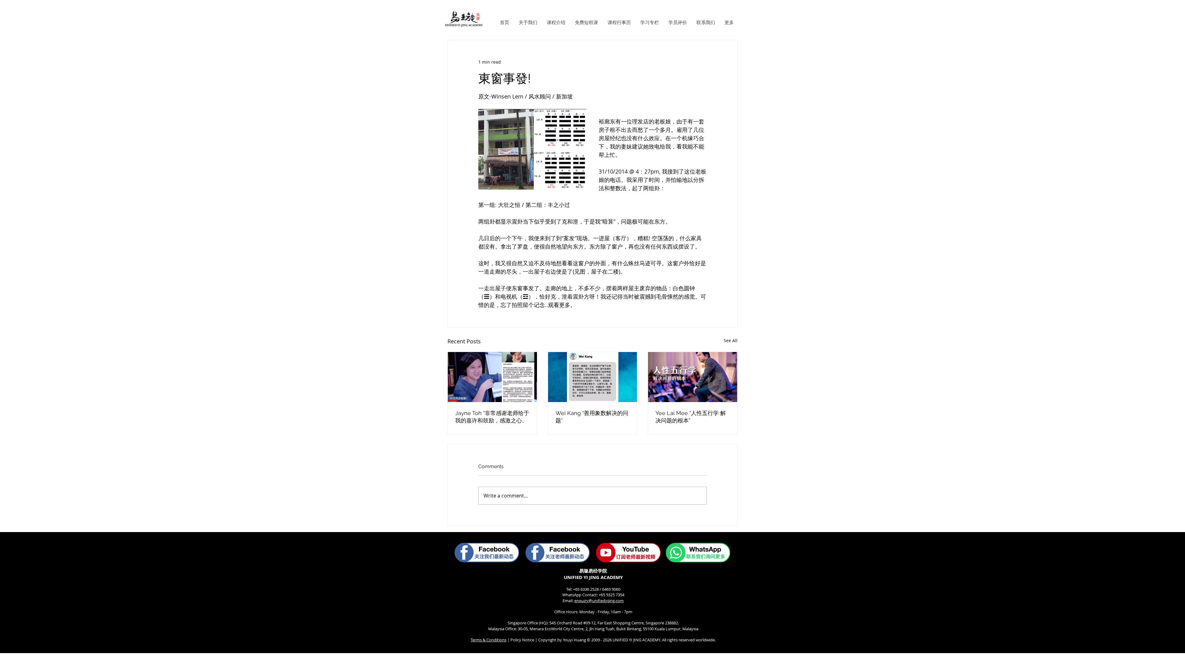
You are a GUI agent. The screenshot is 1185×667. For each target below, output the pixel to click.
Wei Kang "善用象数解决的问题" (591, 417)
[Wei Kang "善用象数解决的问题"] (592, 377)
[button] (528, 22)
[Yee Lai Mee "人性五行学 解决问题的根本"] (692, 377)
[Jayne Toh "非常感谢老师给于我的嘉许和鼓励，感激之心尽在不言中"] (492, 377)
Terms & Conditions (488, 640)
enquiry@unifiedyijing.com (599, 600)
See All (731, 340)
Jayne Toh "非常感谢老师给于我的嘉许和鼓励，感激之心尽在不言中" (492, 417)
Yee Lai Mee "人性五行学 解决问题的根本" (690, 417)
